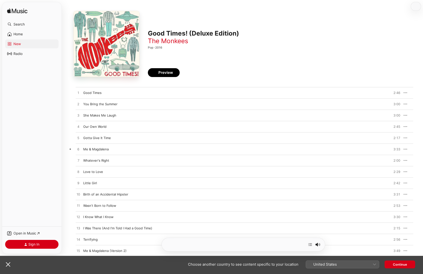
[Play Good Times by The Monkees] (78, 93)
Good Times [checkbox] (92, 93)
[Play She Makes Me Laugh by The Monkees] (78, 115)
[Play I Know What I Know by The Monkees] (78, 217)
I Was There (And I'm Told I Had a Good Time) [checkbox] (117, 228)
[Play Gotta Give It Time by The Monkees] (78, 138)
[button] (31, 24)
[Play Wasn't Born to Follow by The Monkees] (78, 206)
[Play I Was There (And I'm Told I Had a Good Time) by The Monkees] (78, 228)
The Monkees (168, 41)
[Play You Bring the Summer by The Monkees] (78, 104)
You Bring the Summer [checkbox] (100, 104)
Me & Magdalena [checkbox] (96, 149)
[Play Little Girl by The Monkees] (78, 183)
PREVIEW (394, 92)
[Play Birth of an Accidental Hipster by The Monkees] (78, 194)
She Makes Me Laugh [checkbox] (99, 115)
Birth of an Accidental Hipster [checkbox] (105, 194)
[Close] (8, 264)
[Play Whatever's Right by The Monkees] (78, 160)
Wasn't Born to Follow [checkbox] (99, 206)
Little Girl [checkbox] (90, 183)
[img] (17, 11)
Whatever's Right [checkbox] (96, 160)
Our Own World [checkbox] (94, 127)
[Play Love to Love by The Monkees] (78, 172)
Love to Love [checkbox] (93, 172)
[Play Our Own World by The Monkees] (78, 127)
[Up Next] (310, 244)
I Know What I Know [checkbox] (98, 217)
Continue (400, 264)
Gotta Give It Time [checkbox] (97, 138)
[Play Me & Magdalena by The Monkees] (78, 149)
